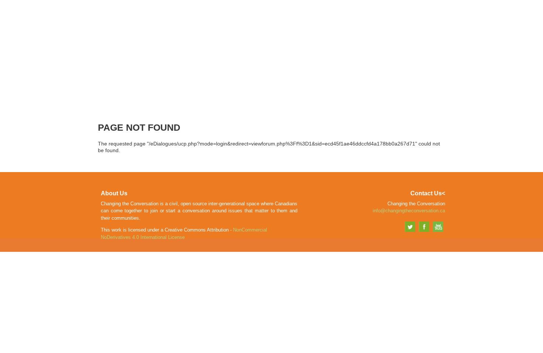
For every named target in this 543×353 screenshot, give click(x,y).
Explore (416, 21)
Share (386, 21)
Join (362, 21)
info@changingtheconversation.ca (409, 210)
